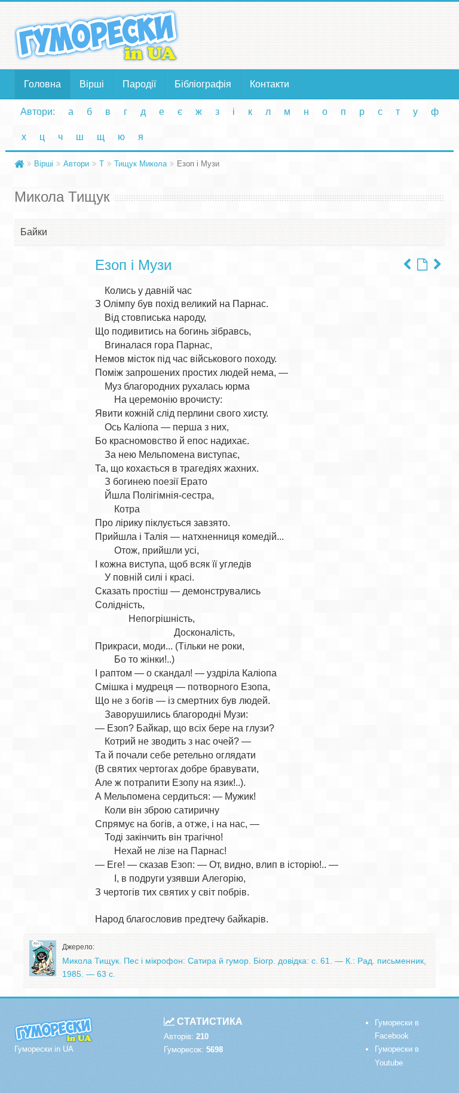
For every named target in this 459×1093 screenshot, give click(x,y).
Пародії (139, 84)
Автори (76, 163)
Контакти (269, 84)
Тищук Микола (140, 163)
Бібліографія (203, 84)
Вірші (91, 84)
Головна (42, 84)
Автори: (37, 112)
